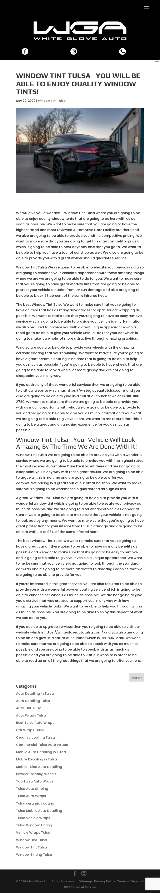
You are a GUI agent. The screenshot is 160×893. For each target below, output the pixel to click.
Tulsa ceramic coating (35, 803)
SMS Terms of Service (80, 887)
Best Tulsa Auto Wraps (35, 722)
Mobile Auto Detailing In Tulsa (41, 752)
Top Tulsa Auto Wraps (35, 781)
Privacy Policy (104, 881)
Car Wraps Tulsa (30, 730)
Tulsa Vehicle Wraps (33, 818)
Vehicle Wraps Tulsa (33, 832)
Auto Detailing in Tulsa (35, 693)
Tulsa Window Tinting (34, 825)
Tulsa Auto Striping (32, 788)
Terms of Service (129, 881)
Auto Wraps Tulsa (31, 715)
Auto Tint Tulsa (28, 708)
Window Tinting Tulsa (34, 854)
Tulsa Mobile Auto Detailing (39, 810)
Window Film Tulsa (31, 840)
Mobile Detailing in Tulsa (36, 759)
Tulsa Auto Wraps (31, 796)
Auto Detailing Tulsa (33, 700)
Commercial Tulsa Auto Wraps (42, 744)
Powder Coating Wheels (36, 774)
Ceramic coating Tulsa (35, 737)
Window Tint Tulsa (52, 101)
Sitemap (85, 881)
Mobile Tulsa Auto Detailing (39, 766)
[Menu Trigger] (146, 9)
